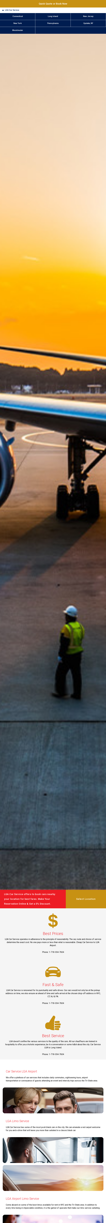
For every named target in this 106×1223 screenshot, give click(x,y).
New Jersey (88, 16)
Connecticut (18, 16)
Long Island (53, 16)
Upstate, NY (88, 23)
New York (17, 23)
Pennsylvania (53, 23)
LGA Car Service (12, 10)
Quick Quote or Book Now (53, 3)
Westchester (17, 30)
